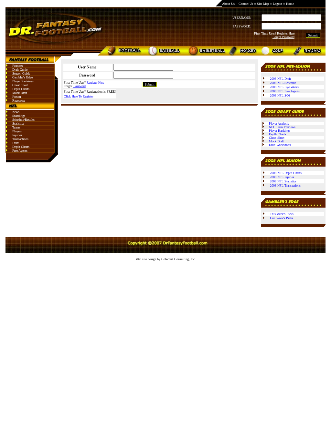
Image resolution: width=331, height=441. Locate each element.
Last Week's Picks (281, 218)
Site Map (263, 3)
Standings (18, 116)
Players (17, 131)
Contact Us (246, 3)
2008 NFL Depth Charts (286, 173)
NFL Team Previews (282, 127)
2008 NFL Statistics (283, 181)
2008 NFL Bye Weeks (284, 87)
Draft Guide (19, 69)
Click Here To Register (78, 96)
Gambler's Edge (22, 77)
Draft (15, 143)
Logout (277, 3)
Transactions (20, 139)
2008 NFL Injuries (282, 177)
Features (17, 65)
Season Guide (21, 73)
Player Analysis (279, 123)
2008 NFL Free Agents (285, 91)
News (15, 112)
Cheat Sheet (20, 85)
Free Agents (19, 150)
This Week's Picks (282, 214)
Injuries (17, 135)
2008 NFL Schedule (283, 83)
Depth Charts (20, 89)
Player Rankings (23, 81)
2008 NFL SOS (280, 95)
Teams (16, 127)
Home (290, 3)
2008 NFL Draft (280, 78)
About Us (228, 3)
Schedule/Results (23, 119)
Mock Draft (19, 93)
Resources (18, 100)
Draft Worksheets (280, 145)
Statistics (18, 123)
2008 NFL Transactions (285, 185)
